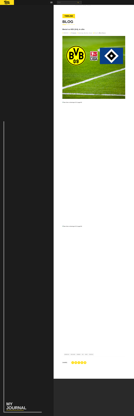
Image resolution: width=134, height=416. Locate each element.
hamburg (78, 354)
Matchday (86, 33)
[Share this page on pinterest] (75, 362)
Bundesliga (81, 33)
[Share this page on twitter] (82, 362)
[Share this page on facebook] (72, 362)
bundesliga (66, 354)
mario (86, 354)
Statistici (91, 33)
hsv (82, 354)
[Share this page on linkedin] (85, 362)
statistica (91, 354)
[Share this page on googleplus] (78, 362)
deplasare (73, 354)
